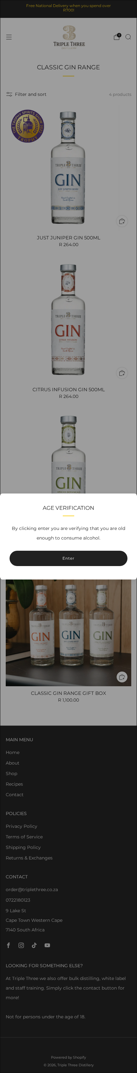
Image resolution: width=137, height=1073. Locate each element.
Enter (68, 558)
